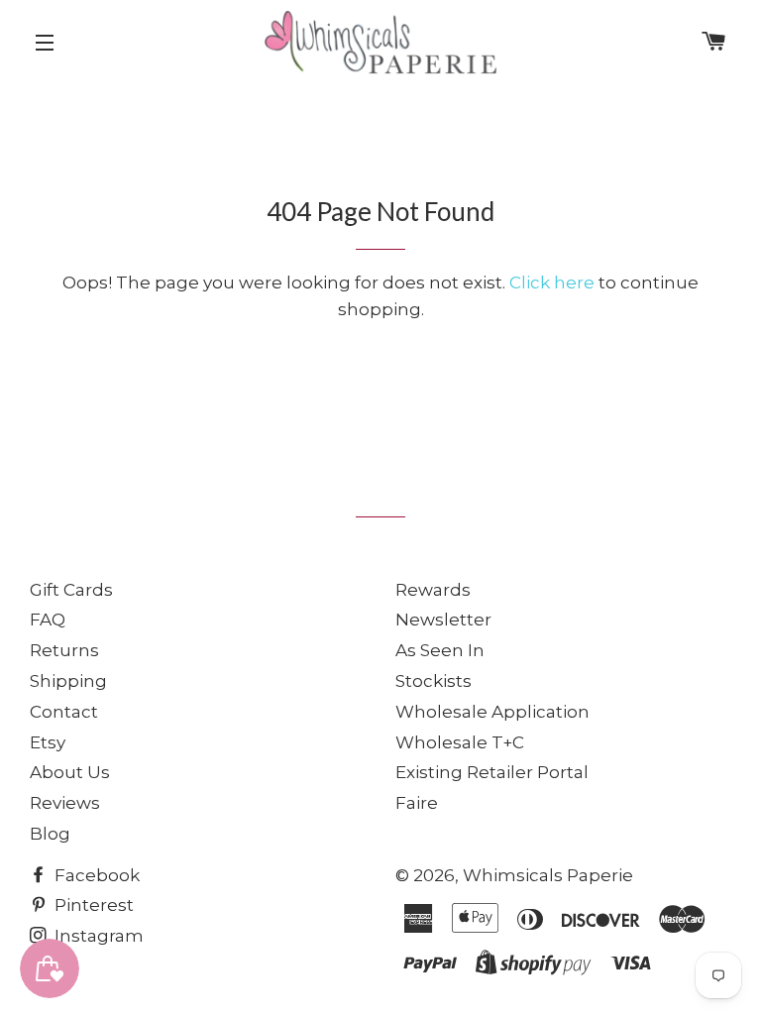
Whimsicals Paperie (548, 875)
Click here (552, 282)
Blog (50, 834)
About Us (70, 772)
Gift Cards (71, 590)
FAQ (47, 619)
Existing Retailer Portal (492, 772)
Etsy (47, 742)
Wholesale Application (492, 712)
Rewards (433, 590)
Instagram (97, 936)
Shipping (68, 681)
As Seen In (440, 650)
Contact (64, 712)
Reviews (65, 803)
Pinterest (92, 905)
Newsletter (443, 619)
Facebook (95, 875)
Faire (416, 803)
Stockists (433, 681)
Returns (64, 650)
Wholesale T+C (459, 742)
